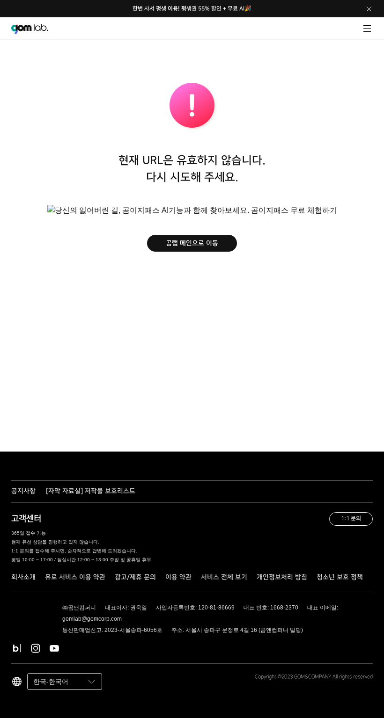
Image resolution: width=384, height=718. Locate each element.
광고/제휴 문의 (135, 577)
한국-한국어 (50, 681)
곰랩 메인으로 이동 (192, 243)
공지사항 (23, 491)
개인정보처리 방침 (282, 577)
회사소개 (23, 577)
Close (369, 9)
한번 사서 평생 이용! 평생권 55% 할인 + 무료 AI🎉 (192, 9)
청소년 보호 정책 (340, 577)
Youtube (54, 648)
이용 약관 (178, 577)
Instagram (35, 648)
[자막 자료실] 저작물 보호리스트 (90, 491)
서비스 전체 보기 (224, 577)
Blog (16, 648)
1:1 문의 (351, 518)
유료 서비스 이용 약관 (75, 577)
